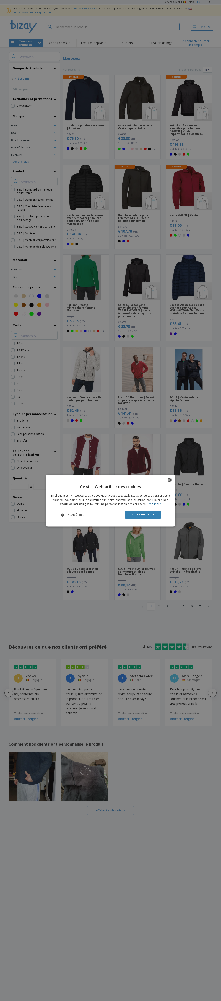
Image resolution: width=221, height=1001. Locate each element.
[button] (72, 515)
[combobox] (170, 480)
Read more (154, 504)
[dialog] (110, 500)
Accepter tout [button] (143, 515)
